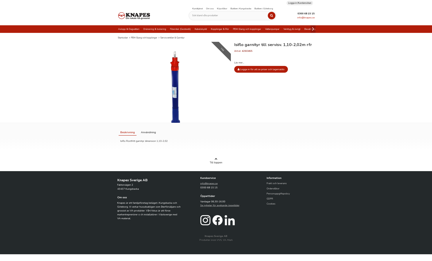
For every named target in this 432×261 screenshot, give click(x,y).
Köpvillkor (222, 8)
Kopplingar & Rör (220, 29)
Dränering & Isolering (154, 29)
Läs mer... (239, 62)
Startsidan (123, 37)
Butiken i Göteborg (263, 8)
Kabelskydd (201, 29)
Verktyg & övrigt (292, 29)
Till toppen (216, 162)
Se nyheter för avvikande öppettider (219, 205)
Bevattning (310, 29)
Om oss (210, 8)
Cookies (271, 203)
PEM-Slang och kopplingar (247, 29)
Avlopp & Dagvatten (128, 29)
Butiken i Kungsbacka (241, 8)
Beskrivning (127, 132)
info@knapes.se (306, 17)
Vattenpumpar (272, 29)
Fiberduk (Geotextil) (180, 29)
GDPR (270, 198)
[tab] (127, 132)
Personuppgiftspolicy (278, 193)
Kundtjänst (197, 8)
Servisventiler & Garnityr (172, 37)
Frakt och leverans (277, 183)
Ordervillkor (273, 188)
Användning (148, 132)
